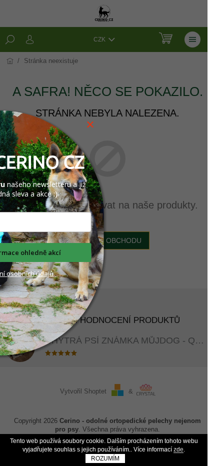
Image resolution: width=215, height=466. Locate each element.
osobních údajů (29, 273)
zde (179, 449)
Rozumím (105, 458)
